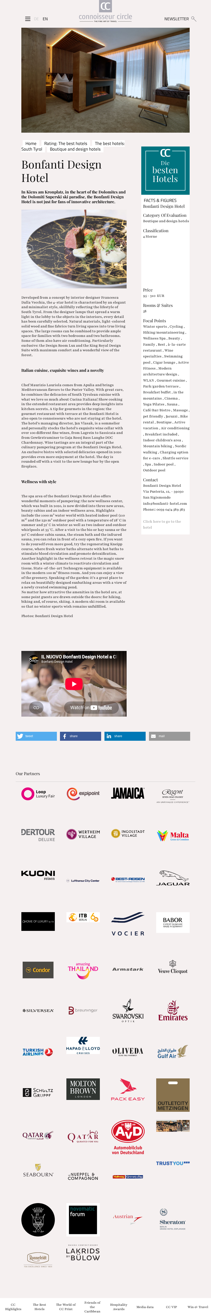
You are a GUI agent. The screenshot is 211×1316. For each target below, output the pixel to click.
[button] (36, 736)
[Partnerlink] (38, 793)
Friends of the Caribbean (92, 1307)
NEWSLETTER (176, 19)
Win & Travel (198, 1307)
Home (31, 143)
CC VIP (171, 1307)
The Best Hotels (39, 1307)
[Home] (105, 12)
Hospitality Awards (118, 1307)
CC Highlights (13, 1307)
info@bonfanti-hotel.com (165, 503)
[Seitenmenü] (27, 19)
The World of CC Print (66, 1307)
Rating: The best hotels (65, 143)
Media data (145, 1307)
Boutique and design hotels (75, 149)
